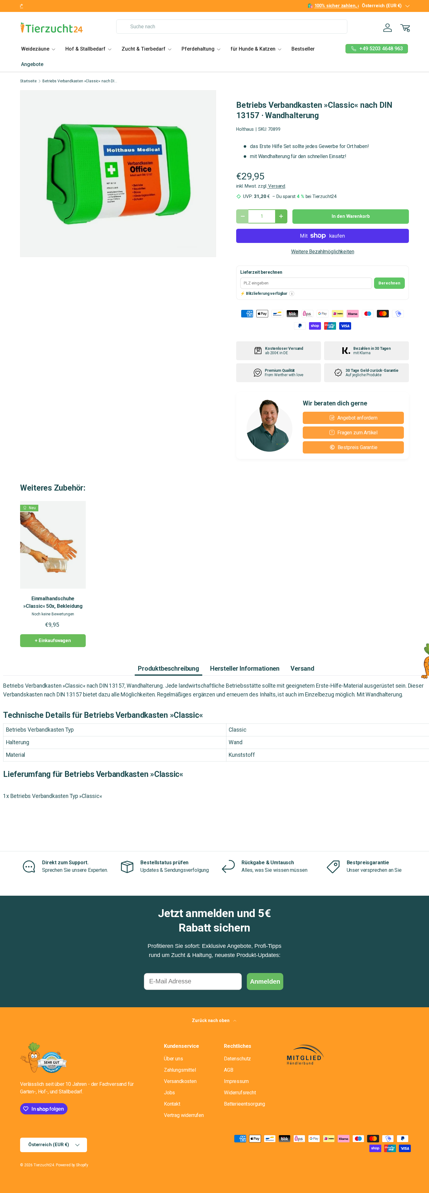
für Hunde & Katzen (253, 49)
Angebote (32, 64)
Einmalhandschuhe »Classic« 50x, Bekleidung (53, 602)
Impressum (236, 1081)
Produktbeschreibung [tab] (168, 668)
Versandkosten (180, 1081)
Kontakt (172, 1104)
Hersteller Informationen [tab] (245, 668)
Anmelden (265, 981)
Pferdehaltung (198, 49)
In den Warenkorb (351, 216)
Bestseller (303, 49)
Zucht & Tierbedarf (144, 49)
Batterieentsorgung (244, 1104)
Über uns (173, 1059)
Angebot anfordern (357, 418)
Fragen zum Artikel (357, 433)
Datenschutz (237, 1059)
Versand (276, 186)
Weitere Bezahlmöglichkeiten (322, 252)
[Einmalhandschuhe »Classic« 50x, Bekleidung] (53, 545)
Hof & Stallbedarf (85, 49)
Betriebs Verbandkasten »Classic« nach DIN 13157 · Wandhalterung (80, 81)
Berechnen (389, 283)
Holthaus (245, 129)
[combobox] (232, 26)
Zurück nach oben (211, 1020)
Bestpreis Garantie (357, 447)
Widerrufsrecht (240, 1093)
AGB (228, 1070)
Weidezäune (35, 49)
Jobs (169, 1093)
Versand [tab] (302, 668)
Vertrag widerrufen (184, 1115)
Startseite (28, 81)
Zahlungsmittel (180, 1070)
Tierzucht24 (44, 1165)
